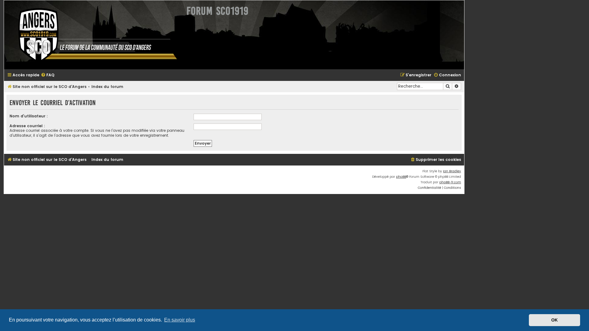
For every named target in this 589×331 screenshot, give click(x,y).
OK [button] (554, 320)
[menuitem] (47, 75)
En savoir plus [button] (179, 319)
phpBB (401, 176)
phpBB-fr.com (450, 182)
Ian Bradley (452, 171)
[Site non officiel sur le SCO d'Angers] (93, 34)
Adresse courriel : (27, 125)
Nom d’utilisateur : (29, 116)
